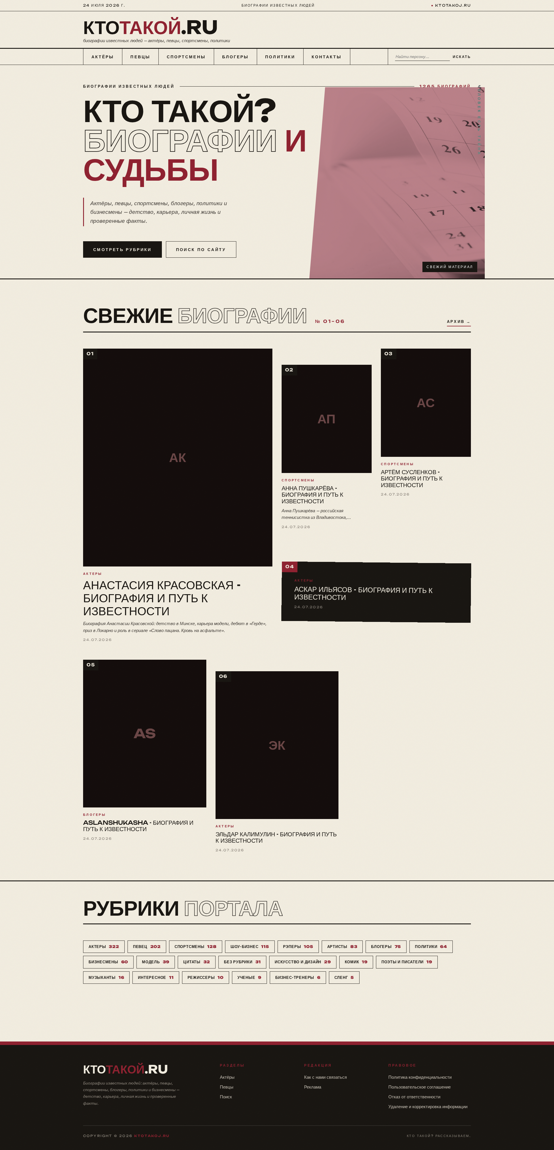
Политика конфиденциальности (420, 1077)
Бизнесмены (108, 962)
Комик (356, 962)
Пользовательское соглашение (419, 1086)
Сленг (344, 977)
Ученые (249, 977)
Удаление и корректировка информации (427, 1106)
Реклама (312, 1086)
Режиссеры (206, 977)
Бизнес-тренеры (297, 977)
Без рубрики (242, 962)
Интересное (155, 977)
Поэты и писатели (406, 962)
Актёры (102, 56)
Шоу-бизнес (250, 946)
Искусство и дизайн (303, 962)
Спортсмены (186, 56)
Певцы (140, 56)
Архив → (459, 321)
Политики (280, 56)
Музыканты (106, 977)
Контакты (327, 56)
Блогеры (235, 56)
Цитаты (196, 962)
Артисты (342, 946)
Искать (462, 57)
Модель (155, 962)
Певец (147, 946)
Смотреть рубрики (122, 249)
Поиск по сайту (201, 249)
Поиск (226, 1096)
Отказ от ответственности (414, 1096)
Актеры (104, 946)
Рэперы (298, 946)
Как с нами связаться (325, 1077)
